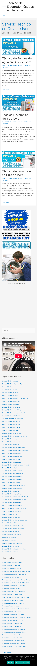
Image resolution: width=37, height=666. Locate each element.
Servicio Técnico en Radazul (10, 491)
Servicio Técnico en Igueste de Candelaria (15, 450)
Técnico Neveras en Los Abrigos (12, 594)
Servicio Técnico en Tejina (10, 552)
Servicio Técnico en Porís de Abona (13, 526)
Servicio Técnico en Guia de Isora (12, 65)
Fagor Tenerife (6, 652)
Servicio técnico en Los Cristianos (12, 418)
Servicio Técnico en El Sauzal (11, 424)
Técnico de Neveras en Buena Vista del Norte (16, 580)
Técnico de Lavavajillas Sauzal (11, 568)
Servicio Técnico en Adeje (10, 381)
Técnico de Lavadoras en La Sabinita (13, 629)
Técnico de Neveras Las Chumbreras (13, 591)
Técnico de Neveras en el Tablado (12, 600)
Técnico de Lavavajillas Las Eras (12, 635)
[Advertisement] (18, 306)
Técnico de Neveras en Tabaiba (11, 577)
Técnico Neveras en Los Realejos (12, 623)
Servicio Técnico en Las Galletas (12, 470)
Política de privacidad (22, 662)
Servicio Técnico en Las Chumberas (13, 528)
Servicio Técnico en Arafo (10, 387)
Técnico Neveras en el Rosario (11, 626)
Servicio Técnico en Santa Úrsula (12, 505)
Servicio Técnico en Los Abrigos (12, 476)
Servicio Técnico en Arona (10, 395)
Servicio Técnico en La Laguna (11, 462)
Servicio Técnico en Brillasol (10, 404)
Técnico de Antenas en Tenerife (11, 534)
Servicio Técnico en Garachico (11, 433)
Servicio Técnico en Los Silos (11, 482)
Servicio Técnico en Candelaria (11, 410)
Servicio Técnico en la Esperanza (12, 543)
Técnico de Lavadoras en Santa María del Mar (16, 571)
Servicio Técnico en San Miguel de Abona (14, 499)
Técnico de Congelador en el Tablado (13, 643)
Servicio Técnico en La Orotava (11, 468)
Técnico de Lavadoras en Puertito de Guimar (15, 609)
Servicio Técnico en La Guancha (12, 456)
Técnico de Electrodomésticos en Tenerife (20, 6)
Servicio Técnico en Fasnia (10, 430)
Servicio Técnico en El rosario (11, 421)
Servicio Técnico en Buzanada (11, 401)
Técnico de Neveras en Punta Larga (13, 640)
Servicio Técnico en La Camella (11, 453)
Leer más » (5, 89)
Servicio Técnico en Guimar (10, 444)
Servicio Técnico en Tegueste (11, 517)
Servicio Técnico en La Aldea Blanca (13, 384)
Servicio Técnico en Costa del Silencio (13, 413)
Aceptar (10, 662)
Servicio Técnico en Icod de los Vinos (13, 447)
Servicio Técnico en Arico (10, 390)
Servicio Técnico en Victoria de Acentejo (14, 520)
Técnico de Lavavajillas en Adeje (12, 638)
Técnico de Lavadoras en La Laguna (13, 620)
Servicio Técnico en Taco (9, 514)
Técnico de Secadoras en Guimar (12, 562)
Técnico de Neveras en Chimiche (12, 611)
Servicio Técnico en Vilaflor (10, 523)
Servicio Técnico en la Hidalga (11, 459)
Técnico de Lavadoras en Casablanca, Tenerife (16, 617)
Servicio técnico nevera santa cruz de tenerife (16, 597)
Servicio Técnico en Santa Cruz (11, 502)
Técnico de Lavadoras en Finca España (14, 574)
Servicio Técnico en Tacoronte (11, 511)
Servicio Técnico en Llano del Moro (12, 473)
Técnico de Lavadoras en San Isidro (13, 614)
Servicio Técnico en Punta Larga (12, 488)
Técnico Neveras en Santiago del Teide (14, 646)
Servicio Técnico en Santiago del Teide (14, 508)
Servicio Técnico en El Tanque (11, 427)
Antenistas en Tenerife (9, 537)
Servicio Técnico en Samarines (11, 494)
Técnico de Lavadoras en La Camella (13, 585)
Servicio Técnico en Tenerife (10, 531)
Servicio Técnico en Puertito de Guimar (14, 549)
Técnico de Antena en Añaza (11, 606)
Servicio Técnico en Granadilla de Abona (14, 436)
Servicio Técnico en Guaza (10, 439)
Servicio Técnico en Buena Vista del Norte (15, 398)
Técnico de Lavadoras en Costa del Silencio (15, 583)
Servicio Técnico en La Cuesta (11, 416)
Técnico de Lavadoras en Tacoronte (13, 603)
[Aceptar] (35, 660)
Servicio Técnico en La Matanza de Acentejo (15, 465)
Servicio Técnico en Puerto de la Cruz (13, 485)
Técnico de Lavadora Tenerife (11, 588)
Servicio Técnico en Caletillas (11, 407)
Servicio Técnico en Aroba (10, 392)
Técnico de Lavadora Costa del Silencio (14, 632)
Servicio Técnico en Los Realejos (12, 479)
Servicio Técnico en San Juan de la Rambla (15, 497)
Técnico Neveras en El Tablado (11, 565)
